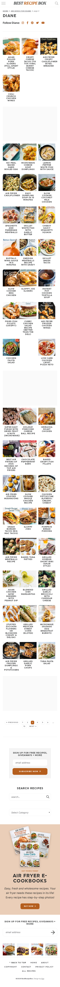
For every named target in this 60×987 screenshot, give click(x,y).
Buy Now (28, 906)
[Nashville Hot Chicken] (37, 949)
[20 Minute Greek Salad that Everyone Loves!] (51, 949)
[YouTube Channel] (42, 23)
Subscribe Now (29, 771)
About (45, 962)
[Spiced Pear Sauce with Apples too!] (9, 949)
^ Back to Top (17, 962)
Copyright (10, 967)
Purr (42, 979)
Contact (26, 967)
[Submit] (48, 796)
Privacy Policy (44, 967)
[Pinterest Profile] (32, 23)
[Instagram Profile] (23, 23)
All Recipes (29, 971)
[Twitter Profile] (37, 23)
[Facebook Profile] (27, 23)
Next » (33, 726)
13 (24, 726)
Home (5, 11)
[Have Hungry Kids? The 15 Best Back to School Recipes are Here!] (23, 949)
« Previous (12, 722)
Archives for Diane (21, 11)
